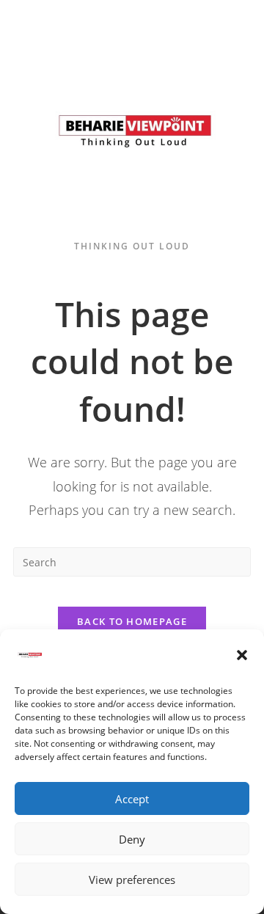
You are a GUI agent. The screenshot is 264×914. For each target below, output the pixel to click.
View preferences (132, 879)
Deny (132, 839)
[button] (242, 655)
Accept (132, 798)
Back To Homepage (132, 621)
